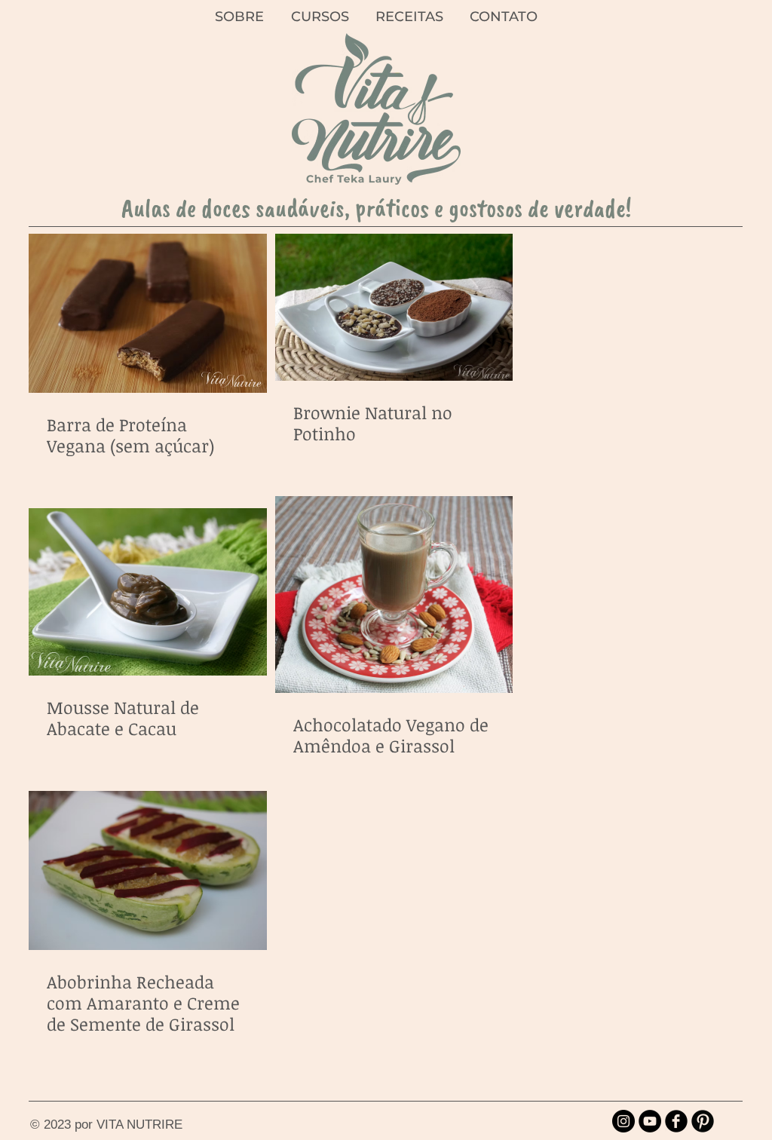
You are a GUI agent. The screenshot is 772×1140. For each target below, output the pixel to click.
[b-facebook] (676, 1121)
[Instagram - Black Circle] (623, 1121)
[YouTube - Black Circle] (650, 1121)
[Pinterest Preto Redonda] (702, 1121)
